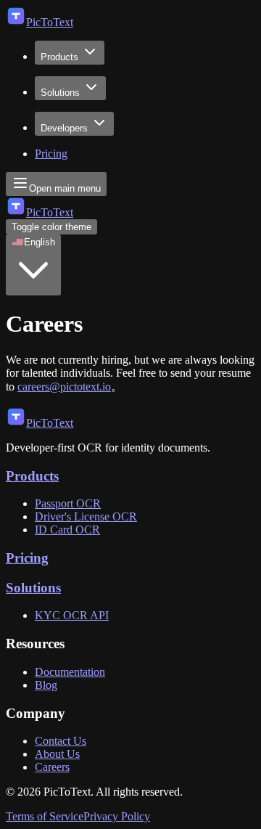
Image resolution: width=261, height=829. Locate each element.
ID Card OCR (67, 529)
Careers (52, 767)
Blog (46, 685)
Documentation (70, 672)
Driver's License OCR (86, 516)
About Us (57, 754)
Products (59, 57)
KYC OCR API (72, 615)
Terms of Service (44, 816)
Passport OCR (68, 503)
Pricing (51, 153)
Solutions (60, 92)
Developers (64, 128)
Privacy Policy (116, 816)
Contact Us (60, 741)
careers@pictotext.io (64, 386)
